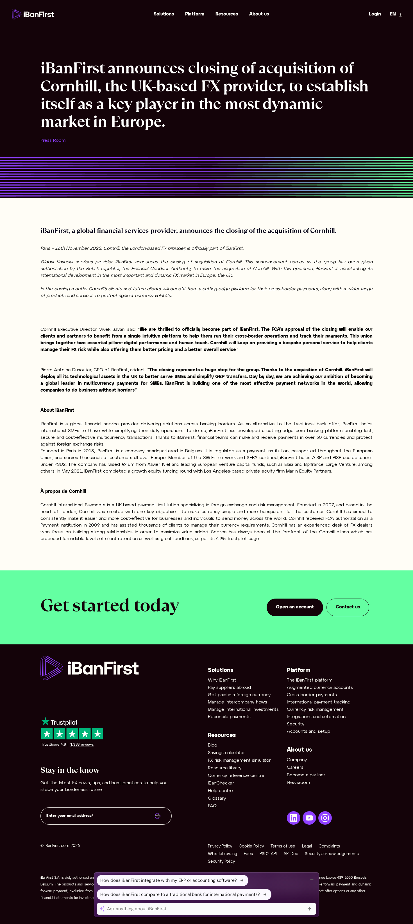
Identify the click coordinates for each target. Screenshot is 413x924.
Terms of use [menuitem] (283, 846)
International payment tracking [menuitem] (318, 702)
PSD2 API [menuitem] (268, 854)
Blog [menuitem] (212, 745)
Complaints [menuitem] (329, 846)
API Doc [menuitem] (290, 854)
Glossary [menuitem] (217, 798)
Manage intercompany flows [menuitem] (237, 702)
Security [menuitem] (295, 724)
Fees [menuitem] (248, 854)
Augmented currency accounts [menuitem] (320, 687)
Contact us (348, 607)
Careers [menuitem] (295, 767)
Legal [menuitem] (307, 846)
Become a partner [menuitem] (306, 775)
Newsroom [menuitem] (298, 783)
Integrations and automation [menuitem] (316, 717)
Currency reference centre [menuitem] (236, 776)
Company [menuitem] (297, 760)
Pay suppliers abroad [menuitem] (229, 687)
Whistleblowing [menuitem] (222, 854)
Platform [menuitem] (194, 14)
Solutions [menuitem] (164, 14)
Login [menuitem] (375, 14)
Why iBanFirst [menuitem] (222, 680)
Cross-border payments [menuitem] (312, 695)
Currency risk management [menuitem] (315, 709)
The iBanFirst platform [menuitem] (309, 680)
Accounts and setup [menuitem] (308, 731)
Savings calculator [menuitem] (226, 753)
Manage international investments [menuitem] (243, 709)
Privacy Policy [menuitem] (220, 846)
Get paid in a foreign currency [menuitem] (239, 695)
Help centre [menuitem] (220, 791)
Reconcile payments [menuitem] (229, 717)
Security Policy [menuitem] (221, 862)
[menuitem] (293, 818)
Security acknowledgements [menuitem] (332, 854)
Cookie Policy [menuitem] (251, 846)
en (393, 14)
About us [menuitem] (259, 14)
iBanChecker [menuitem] (221, 783)
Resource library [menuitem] (224, 768)
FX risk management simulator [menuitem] (239, 760)
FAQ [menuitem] (212, 806)
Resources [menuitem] (226, 14)
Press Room (52, 140)
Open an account (295, 607)
